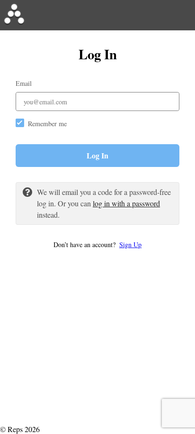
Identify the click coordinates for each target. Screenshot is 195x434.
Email (24, 83)
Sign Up (130, 244)
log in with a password (126, 203)
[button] (97, 244)
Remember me (47, 123)
